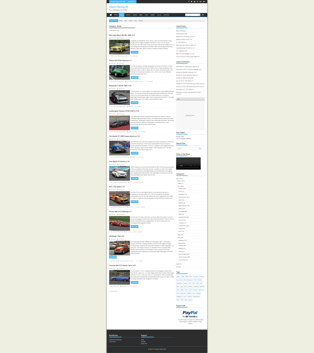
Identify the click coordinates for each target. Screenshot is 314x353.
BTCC (190, 276)
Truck (184, 296)
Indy (182, 286)
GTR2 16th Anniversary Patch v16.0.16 (194, 83)
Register (166, 15)
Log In (159, 15)
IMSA (178, 286)
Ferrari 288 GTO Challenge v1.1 (120, 212)
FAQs (146, 15)
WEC (182, 300)
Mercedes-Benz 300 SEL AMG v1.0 (122, 35)
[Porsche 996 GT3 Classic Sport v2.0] (119, 271)
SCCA (186, 290)
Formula (199, 280)
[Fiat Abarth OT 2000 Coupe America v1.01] (119, 142)
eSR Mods (181, 194)
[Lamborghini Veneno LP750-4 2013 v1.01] (119, 116)
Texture (189, 293)
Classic (112, 56)
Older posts (114, 291)
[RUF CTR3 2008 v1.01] (119, 192)
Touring (181, 223)
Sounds (195, 290)
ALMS (183, 276)
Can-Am (195, 276)
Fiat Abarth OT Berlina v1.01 (119, 162)
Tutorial (189, 296)
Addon (135, 15)
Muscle (181, 203)
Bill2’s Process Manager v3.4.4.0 (185, 53)
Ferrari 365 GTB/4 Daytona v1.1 (120, 61)
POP (177, 267)
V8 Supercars (196, 296)
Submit (153, 15)
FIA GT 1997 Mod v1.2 (187, 81)
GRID (180, 200)
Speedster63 (119, 106)
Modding (196, 286)
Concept (201, 276)
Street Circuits (183, 257)
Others (181, 208)
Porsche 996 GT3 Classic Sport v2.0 (122, 265)
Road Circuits (182, 254)
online (180, 136)
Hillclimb (181, 248)
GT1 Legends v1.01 (181, 51)
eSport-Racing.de (118, 6)
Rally (180, 214)
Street (115, 56)
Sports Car (141, 81)
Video (126, 56)
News (116, 15)
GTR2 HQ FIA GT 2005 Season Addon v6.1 (188, 56)
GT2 (194, 283)
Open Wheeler (183, 205)
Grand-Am (179, 283)
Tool (194, 293)
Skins (179, 237)
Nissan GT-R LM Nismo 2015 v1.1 (185, 36)
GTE (201, 283)
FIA (133, 81)
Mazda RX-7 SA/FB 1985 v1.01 (120, 86)
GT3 (197, 283)
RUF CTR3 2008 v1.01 (117, 187)
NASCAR (202, 286)
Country (181, 245)
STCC (178, 293)
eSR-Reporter (121, 38)
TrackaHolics (127, 261)
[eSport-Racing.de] (111, 15)
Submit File (144, 343)
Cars (121, 15)
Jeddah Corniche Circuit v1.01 (184, 39)
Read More (135, 52)
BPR (187, 276)
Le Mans (136, 81)
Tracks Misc (182, 260)
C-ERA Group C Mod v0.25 (191, 66)
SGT (190, 290)
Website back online (181, 34)
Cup (178, 280)
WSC (186, 300)
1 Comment (139, 106)
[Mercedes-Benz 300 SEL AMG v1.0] (119, 41)
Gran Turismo (117, 81)
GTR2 (114, 106)
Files (177, 178)
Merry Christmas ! (181, 31)
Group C (185, 283)
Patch (178, 290)
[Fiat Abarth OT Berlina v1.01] (119, 167)
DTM (180, 191)
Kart (185, 286)
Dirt (181, 280)
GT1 (190, 283)
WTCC (180, 231)
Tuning (127, 157)
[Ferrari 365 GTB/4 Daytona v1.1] (119, 66)
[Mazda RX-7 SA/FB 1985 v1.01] (119, 91)
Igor (177, 81)
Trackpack (179, 296)
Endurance (122, 56)
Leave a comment (139, 182)
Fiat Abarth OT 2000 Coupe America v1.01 (124, 136)
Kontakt (143, 341)
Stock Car (183, 293)
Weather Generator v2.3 (189, 72)
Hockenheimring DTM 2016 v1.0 (185, 48)
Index (141, 15)
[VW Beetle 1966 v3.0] (119, 242)
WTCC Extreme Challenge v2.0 (192, 69)
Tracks (128, 15)
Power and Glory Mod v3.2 (190, 75)
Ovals (180, 251)
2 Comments (134, 56)
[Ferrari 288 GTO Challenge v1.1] (119, 217)
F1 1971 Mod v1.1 (189, 89)
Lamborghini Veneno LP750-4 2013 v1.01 (124, 111)
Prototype (181, 211)
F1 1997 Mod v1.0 (181, 42)
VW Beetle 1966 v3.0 (116, 236)
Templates (181, 240)
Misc (179, 234)
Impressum (112, 341)
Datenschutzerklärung (115, 339)
